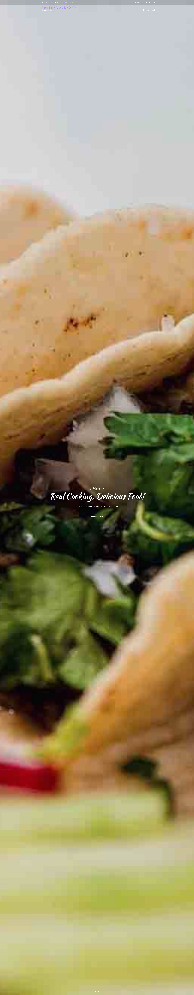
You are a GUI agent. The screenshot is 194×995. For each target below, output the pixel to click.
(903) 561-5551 (69, 2)
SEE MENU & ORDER (97, 516)
